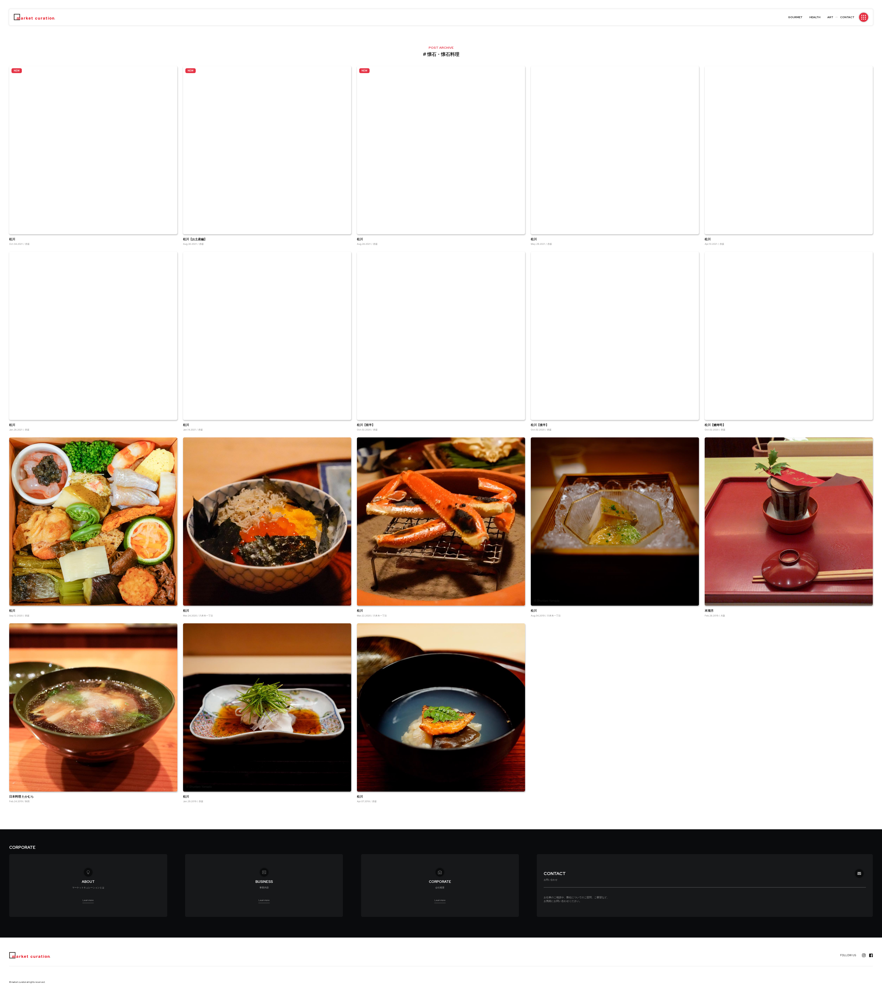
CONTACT (847, 17)
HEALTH (814, 17)
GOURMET (795, 17)
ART (830, 17)
